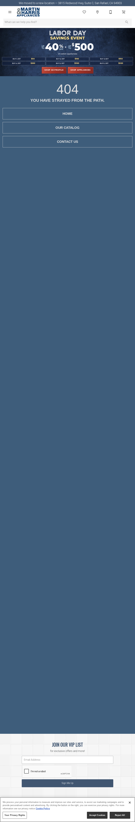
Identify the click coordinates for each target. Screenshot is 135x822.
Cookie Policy (43, 808)
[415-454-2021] (111, 12)
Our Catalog (67, 127)
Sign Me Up (67, 783)
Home (67, 113)
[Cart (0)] (124, 12)
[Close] (129, 802)
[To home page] (28, 12)
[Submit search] (126, 22)
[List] (84, 12)
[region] (67, 809)
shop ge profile (54, 70)
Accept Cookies (97, 815)
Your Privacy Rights (14, 815)
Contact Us (67, 141)
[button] (10, 12)
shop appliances (80, 70)
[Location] (97, 12)
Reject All (120, 815)
